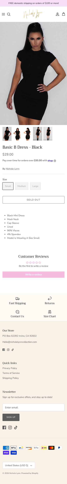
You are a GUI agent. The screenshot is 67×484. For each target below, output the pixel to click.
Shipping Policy (10, 378)
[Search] (10, 14)
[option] (33, 73)
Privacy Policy (9, 368)
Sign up (11, 417)
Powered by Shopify (29, 473)
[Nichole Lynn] (33, 14)
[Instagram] (8, 350)
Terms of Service (11, 373)
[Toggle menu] (3, 14)
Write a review (33, 274)
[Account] (56, 14)
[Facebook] (3, 350)
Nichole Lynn (12, 168)
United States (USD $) (16, 465)
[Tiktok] (13, 350)
